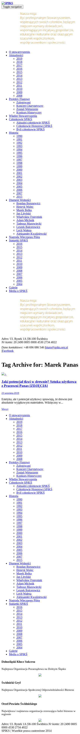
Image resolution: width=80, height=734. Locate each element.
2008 (19, 95)
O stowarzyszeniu (19, 51)
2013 (19, 78)
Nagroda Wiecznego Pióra (24, 237)
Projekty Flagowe (19, 99)
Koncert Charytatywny (29, 105)
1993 (19, 146)
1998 (19, 163)
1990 (19, 136)
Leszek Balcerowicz (28, 227)
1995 (19, 152)
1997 (19, 159)
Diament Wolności (20, 200)
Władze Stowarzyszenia (23, 115)
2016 (19, 68)
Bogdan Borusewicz (28, 203)
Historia (13, 132)
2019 (19, 58)
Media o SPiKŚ (18, 290)
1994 (19, 149)
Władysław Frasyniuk (29, 216)
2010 (19, 89)
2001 (19, 173)
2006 (19, 189)
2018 (19, 62)
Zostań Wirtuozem (27, 109)
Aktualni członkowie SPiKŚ (33, 122)
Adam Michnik (25, 220)
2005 (19, 186)
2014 (19, 75)
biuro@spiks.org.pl (56, 347)
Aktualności (16, 55)
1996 (19, 156)
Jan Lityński (23, 213)
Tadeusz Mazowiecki (28, 223)
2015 (19, 72)
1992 (19, 142)
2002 (19, 176)
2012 (19, 82)
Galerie (13, 287)
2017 (19, 65)
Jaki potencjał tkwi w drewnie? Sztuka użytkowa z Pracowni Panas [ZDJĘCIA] (38, 384)
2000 (19, 169)
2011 (19, 85)
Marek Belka (24, 210)
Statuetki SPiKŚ (18, 240)
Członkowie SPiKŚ (20, 119)
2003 (19, 179)
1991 (19, 139)
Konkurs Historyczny (29, 112)
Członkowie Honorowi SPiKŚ (34, 126)
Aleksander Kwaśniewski (31, 233)
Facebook (8, 350)
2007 (19, 193)
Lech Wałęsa (23, 230)
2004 (19, 183)
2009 (19, 92)
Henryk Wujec (24, 206)
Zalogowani (23, 102)
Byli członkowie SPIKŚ (30, 129)
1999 (19, 166)
